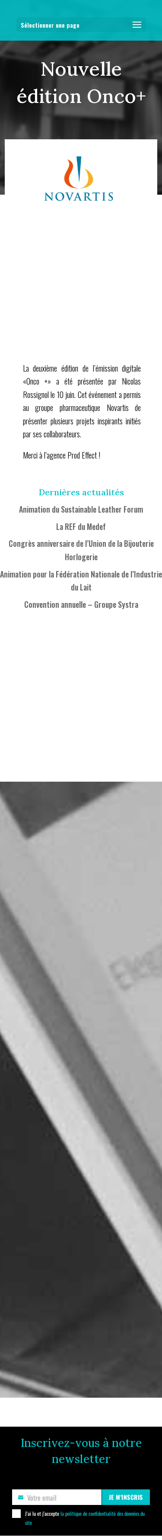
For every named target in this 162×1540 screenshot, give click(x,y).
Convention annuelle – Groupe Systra (81, 604)
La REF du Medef (81, 526)
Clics (40, 475)
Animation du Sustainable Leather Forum (81, 509)
